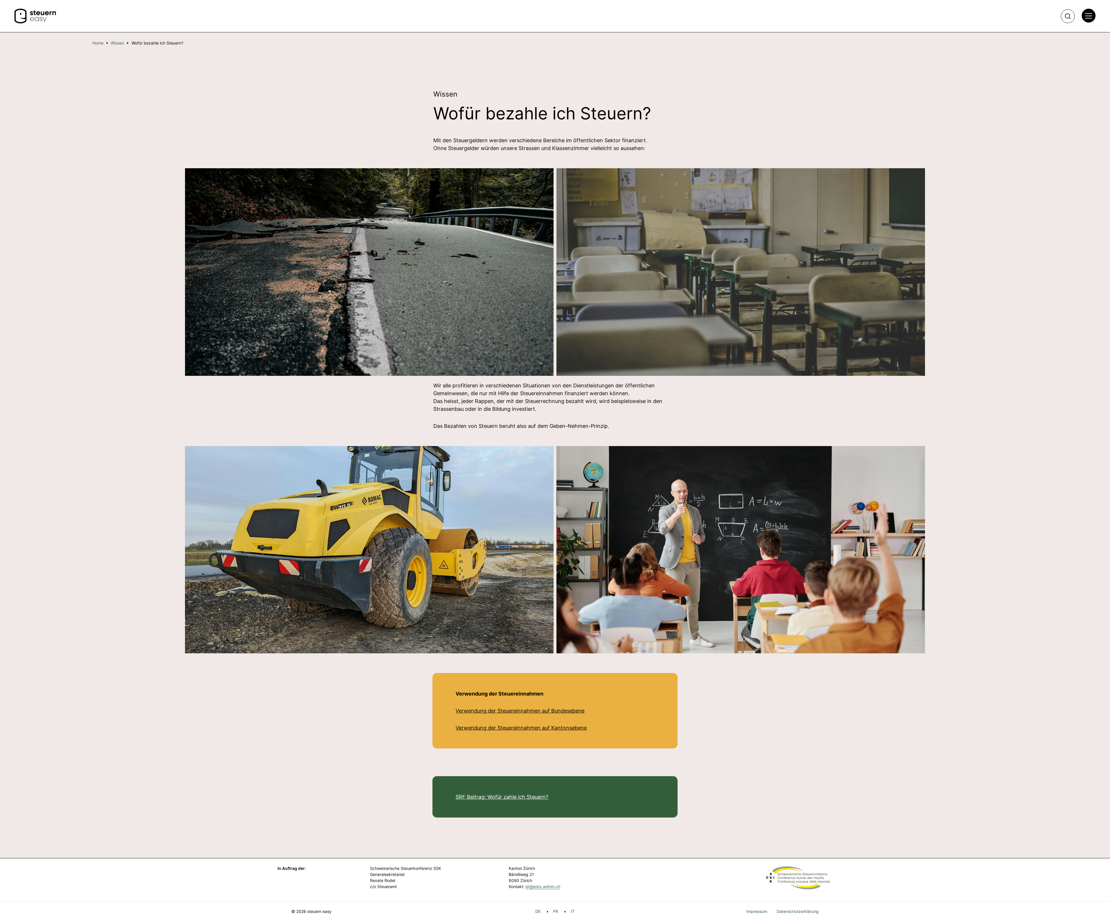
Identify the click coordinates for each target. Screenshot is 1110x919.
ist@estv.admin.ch (543, 886)
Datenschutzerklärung (798, 911)
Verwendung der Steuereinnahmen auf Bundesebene (520, 711)
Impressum (756, 911)
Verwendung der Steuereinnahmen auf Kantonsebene (521, 728)
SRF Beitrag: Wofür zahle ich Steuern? (502, 797)
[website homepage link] (35, 16)
